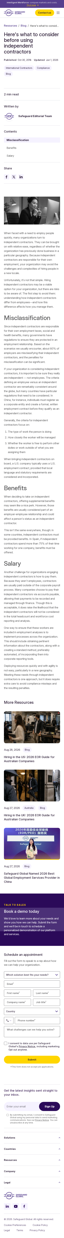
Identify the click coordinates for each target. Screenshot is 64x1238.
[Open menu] (58, 13)
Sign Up (49, 1106)
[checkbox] (5, 1043)
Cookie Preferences (15, 1225)
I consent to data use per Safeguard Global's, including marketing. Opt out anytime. (34, 1046)
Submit (32, 1059)
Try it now (31, 5)
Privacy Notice (27, 1046)
